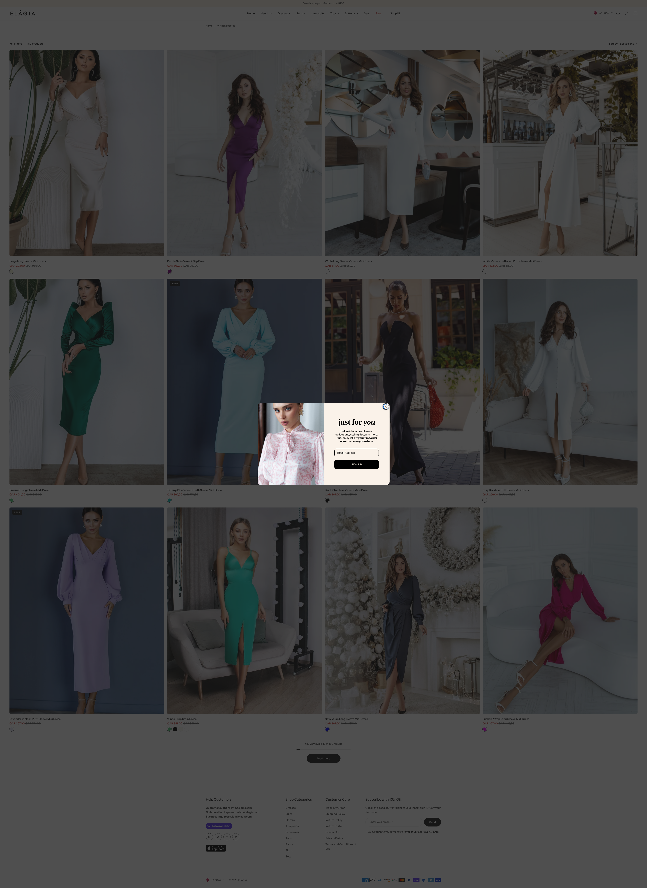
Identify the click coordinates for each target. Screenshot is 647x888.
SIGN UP (356, 464)
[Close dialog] (385, 406)
